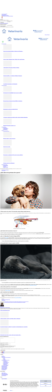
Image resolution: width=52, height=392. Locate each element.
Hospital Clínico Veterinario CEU (6, 299)
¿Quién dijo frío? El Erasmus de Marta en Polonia (11, 67)
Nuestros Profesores (4, 85)
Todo (4, 131)
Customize (45, 383)
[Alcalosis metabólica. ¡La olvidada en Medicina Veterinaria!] (7, 74)
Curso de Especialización (5, 374)
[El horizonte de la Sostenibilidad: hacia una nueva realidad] (7, 91)
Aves (5, 131)
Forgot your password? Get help (4, 23)
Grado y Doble (3, 372)
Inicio (1, 168)
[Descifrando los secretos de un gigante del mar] (7, 107)
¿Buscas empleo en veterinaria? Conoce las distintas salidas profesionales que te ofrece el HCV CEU (16, 301)
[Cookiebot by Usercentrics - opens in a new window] (5, 390)
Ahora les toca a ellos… (7, 146)
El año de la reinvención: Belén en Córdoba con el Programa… (13, 51)
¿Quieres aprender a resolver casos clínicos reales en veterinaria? (10, 318)
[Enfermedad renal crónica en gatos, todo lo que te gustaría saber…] (4, 333)
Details (11, 390)
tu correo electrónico (9, 25)
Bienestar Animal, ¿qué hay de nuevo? (9, 138)
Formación (4, 166)
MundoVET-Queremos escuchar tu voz (9, 125)
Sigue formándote (4, 14)
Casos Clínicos (5, 127)
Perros (6, 131)
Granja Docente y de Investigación (6, 357)
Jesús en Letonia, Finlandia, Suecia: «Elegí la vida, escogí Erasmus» (14, 59)
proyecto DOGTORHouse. (18, 297)
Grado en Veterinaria (4, 378)
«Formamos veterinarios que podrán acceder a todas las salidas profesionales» (15, 117)
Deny (45, 385)
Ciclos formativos (4, 375)
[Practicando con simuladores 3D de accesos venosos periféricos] (7, 153)
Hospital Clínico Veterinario (5, 15)
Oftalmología (5, 364)
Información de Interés (4, 164)
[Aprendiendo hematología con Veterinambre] (7, 82)
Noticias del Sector (5, 165)
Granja (2, 130)
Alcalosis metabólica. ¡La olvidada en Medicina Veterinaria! (12, 75)
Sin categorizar (4, 369)
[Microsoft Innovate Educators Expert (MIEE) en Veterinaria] (7, 99)
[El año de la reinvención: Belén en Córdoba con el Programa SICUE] (7, 49)
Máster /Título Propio (4, 373)
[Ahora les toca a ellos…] (7, 145)
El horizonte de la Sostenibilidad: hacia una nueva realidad (12, 92)
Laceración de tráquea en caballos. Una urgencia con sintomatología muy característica (15, 302)
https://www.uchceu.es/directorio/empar (5, 307)
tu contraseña (9, 21)
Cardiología (4, 360)
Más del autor (8, 310)
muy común (6, 237)
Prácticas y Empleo (5, 167)
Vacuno (8, 131)
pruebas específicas (7, 290)
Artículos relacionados (3, 310)
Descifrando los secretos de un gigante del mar (10, 109)
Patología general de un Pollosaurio (8, 163)
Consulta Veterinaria (5, 128)
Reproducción (3, 300)
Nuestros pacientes (5, 129)
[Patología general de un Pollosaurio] (7, 161)
